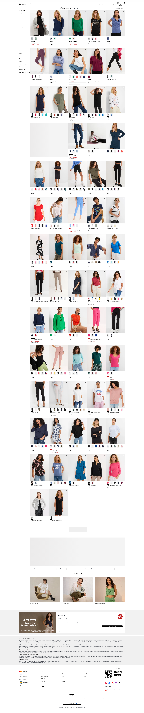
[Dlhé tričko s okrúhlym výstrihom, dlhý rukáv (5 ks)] (77, 358)
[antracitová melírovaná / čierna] (111, 189)
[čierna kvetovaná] (51, 518)
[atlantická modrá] (70, 483)
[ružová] (39, 189)
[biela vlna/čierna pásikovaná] (108, 225)
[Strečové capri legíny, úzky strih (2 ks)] (58, 394)
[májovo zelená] (51, 335)
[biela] (39, 76)
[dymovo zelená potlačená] (54, 483)
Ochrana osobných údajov (40, 698)
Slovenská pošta (25, 682)
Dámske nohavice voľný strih (51, 568)
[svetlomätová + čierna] (70, 262)
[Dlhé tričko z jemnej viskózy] (39, 210)
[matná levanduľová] (80, 76)
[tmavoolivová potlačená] (89, 189)
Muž (62, 673)
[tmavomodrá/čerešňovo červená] (115, 189)
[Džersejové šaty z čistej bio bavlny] (39, 99)
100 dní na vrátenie (126, 1)
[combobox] (104, 4)
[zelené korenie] (46, 189)
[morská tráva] (96, 225)
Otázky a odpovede (44, 671)
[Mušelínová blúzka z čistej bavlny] (58, 320)
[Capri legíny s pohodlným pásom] (39, 61)
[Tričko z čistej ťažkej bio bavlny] (39, 174)
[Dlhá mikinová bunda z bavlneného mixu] (96, 136)
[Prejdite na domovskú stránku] (24, 4)
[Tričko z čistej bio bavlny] (58, 247)
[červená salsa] (36, 335)
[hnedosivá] (96, 262)
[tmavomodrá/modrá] (36, 483)
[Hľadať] (113, 4)
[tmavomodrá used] (70, 151)
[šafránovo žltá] (111, 299)
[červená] (36, 115)
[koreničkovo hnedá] (80, 410)
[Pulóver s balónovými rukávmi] (58, 61)
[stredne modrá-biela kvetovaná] (39, 262)
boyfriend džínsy (68, 646)
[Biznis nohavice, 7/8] (39, 394)
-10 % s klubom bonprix (117, 1)
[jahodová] (32, 225)
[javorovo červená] (96, 115)
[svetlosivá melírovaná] (32, 38)
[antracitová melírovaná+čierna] (58, 410)
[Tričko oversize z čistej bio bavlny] (96, 431)
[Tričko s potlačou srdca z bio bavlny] (96, 23)
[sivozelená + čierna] (65, 189)
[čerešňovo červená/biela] (89, 299)
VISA (23, 674)
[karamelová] (73, 38)
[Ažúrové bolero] (96, 247)
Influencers (42, 686)
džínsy (42, 646)
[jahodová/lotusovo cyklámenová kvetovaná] (42, 262)
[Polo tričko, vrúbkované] (58, 23)
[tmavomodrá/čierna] (84, 189)
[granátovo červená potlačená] (96, 38)
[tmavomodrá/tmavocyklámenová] (80, 115)
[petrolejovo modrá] (51, 262)
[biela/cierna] (73, 189)
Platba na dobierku (26, 686)
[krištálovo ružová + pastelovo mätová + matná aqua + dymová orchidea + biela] (70, 373)
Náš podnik (85, 668)
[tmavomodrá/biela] (84, 115)
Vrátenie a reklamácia (44, 676)
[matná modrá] (51, 76)
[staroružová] (51, 373)
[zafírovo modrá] (46, 225)
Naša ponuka (64, 668)
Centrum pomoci (43, 668)
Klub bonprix (43, 681)
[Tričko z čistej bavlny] (77, 61)
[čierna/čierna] (118, 189)
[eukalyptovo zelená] (115, 446)
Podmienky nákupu (50, 698)
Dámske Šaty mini (91, 568)
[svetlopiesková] (84, 410)
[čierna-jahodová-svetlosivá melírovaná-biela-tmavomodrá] (73, 373)
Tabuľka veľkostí (43, 678)
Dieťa (63, 676)
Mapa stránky (58, 698)
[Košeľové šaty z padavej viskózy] (58, 431)
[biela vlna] (115, 151)
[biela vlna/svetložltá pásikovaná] (115, 225)
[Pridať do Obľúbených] (48, 11)
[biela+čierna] (51, 410)
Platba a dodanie (22, 668)
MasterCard (25, 671)
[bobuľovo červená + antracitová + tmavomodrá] (46, 373)
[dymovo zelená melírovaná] (36, 38)
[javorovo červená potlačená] (65, 483)
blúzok (57, 647)
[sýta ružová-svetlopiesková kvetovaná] (46, 262)
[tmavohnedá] (92, 373)
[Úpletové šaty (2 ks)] (58, 174)
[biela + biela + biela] (36, 373)
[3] (78, 148)
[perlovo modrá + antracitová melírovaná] (77, 115)
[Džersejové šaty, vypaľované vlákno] (58, 502)
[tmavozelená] (73, 410)
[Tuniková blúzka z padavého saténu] (96, 61)
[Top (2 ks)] (77, 247)
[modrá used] (73, 151)
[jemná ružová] (51, 225)
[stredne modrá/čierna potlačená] (111, 115)
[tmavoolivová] (39, 410)
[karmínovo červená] (54, 115)
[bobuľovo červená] (89, 76)
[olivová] (51, 115)
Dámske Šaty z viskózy (99, 568)
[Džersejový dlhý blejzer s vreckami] (39, 23)
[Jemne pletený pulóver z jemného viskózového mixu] (96, 358)
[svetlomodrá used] (77, 151)
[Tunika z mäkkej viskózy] (39, 431)
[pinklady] (73, 225)
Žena (63, 671)
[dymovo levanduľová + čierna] (58, 189)
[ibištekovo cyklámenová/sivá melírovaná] (61, 189)
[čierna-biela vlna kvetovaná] (54, 446)
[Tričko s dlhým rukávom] (96, 467)
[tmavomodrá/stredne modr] (58, 446)
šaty (24, 657)
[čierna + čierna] (51, 189)
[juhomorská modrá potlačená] (103, 189)
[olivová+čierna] (54, 410)
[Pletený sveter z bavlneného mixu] (39, 502)
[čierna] (36, 76)
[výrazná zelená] (54, 38)
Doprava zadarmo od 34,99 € (135, 1)
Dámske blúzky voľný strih (71, 568)
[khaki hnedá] (122, 299)
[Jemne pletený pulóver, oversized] (39, 320)
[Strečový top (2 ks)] (77, 99)
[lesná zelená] (89, 373)
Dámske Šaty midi (42, 568)
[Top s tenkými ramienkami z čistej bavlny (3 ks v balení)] (39, 358)
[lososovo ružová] (122, 151)
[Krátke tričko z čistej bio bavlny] (77, 320)
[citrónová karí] (54, 373)
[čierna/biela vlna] (32, 518)
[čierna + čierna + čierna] (32, 373)
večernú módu (38, 640)
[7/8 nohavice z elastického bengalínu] (77, 210)
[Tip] (80, 8)
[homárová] (77, 76)
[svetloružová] (36, 446)
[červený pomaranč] (70, 335)
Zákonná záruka (106, 698)
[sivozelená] (111, 76)
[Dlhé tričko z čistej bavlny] (58, 99)
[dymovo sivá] (61, 373)
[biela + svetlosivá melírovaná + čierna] (42, 373)
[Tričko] (58, 467)
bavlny (97, 651)
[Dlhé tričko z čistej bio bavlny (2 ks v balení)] (96, 283)
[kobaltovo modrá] (96, 446)
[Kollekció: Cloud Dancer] (45, 589)
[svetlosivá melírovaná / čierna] (80, 189)
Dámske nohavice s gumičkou (82, 568)
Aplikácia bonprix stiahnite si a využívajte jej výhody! (114, 668)
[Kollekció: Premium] (78, 589)
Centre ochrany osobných (67, 698)
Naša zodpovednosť (87, 673)
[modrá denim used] (70, 299)
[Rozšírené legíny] (115, 320)
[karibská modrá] (42, 115)
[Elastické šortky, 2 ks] (77, 174)
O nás (84, 671)
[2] (77, 148)
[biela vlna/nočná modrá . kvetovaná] (51, 446)
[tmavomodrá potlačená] (92, 38)
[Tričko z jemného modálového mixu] (77, 23)
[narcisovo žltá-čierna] (99, 299)
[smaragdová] (99, 115)
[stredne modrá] (70, 225)
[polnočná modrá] (84, 76)
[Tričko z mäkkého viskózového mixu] (58, 210)
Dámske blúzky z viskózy (119, 568)
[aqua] (111, 262)
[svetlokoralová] (36, 225)
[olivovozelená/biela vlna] (96, 299)
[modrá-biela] (92, 299)
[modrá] (108, 38)
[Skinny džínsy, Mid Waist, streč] (77, 136)
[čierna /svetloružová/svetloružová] (32, 483)
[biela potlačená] (89, 410)
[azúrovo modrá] (103, 115)
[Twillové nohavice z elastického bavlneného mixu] (39, 283)
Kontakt (42, 689)
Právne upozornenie (87, 698)
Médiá (85, 676)
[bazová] (32, 76)
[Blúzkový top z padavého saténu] (115, 23)
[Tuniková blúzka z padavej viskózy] (39, 467)
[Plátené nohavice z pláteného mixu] (58, 358)
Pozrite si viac (32, 605)
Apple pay (24, 679)
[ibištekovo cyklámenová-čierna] (73, 262)
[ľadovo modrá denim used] (73, 299)
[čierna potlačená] (89, 38)
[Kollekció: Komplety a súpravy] (110, 589)
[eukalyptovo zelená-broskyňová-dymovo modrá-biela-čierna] (77, 373)
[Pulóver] (115, 99)
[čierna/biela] (73, 115)
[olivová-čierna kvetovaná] (61, 446)
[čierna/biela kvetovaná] (32, 262)
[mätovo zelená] (73, 76)
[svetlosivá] (89, 151)
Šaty (115, 661)
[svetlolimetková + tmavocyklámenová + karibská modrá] (39, 373)
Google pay (25, 676)
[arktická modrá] (42, 446)
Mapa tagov (64, 684)
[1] (75, 148)
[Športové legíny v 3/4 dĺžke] (115, 61)
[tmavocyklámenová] (108, 483)
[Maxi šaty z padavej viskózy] (39, 247)
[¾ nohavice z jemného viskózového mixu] (96, 320)
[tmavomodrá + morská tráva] (54, 189)
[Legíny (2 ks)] (115, 174)
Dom (63, 678)
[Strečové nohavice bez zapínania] (58, 283)
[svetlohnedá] (118, 446)
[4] (79, 148)
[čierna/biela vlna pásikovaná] (111, 225)
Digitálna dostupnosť (78, 698)
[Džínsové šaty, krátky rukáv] (77, 283)
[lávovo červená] (36, 189)
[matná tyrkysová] (46, 115)
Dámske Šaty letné (35, 568)
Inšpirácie (63, 681)
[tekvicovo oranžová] (118, 262)
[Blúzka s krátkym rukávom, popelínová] (115, 283)
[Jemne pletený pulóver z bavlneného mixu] (77, 431)
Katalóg (42, 684)
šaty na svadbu (73, 661)
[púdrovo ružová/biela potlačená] (58, 483)
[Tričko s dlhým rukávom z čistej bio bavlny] (115, 467)
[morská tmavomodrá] (73, 446)
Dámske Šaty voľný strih (61, 568)
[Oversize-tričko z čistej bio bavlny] (115, 210)
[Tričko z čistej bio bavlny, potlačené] (96, 394)
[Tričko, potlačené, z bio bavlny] (96, 210)
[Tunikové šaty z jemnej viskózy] (77, 467)
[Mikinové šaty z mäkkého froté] (115, 136)
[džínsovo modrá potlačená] (51, 483)
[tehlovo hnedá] (42, 189)
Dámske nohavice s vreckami (109, 568)
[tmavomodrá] (51, 38)
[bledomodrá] (108, 446)
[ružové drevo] (108, 410)
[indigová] (61, 115)
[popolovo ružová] (96, 373)
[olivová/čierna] (77, 189)
